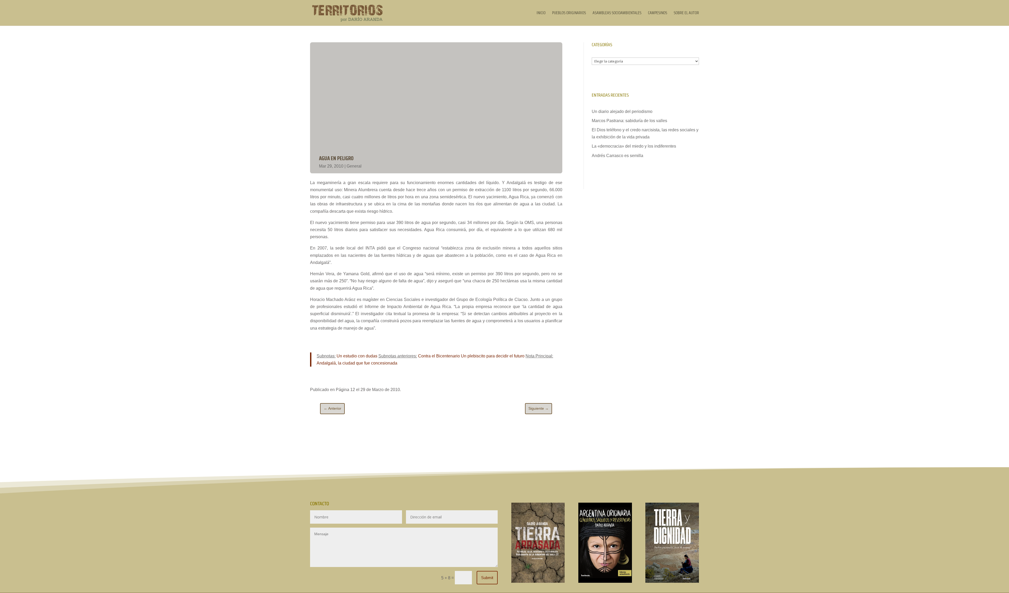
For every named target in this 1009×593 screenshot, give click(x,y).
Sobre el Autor (686, 13)
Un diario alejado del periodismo (622, 111)
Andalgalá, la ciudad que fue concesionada (357, 363)
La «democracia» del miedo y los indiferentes (634, 146)
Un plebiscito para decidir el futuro (492, 356)
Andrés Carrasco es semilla (617, 155)
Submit (487, 577)
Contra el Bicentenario (439, 356)
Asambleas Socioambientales (617, 13)
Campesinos (657, 13)
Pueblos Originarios (569, 13)
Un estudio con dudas (357, 356)
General (354, 166)
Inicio (541, 13)
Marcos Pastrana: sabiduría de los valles (629, 120)
